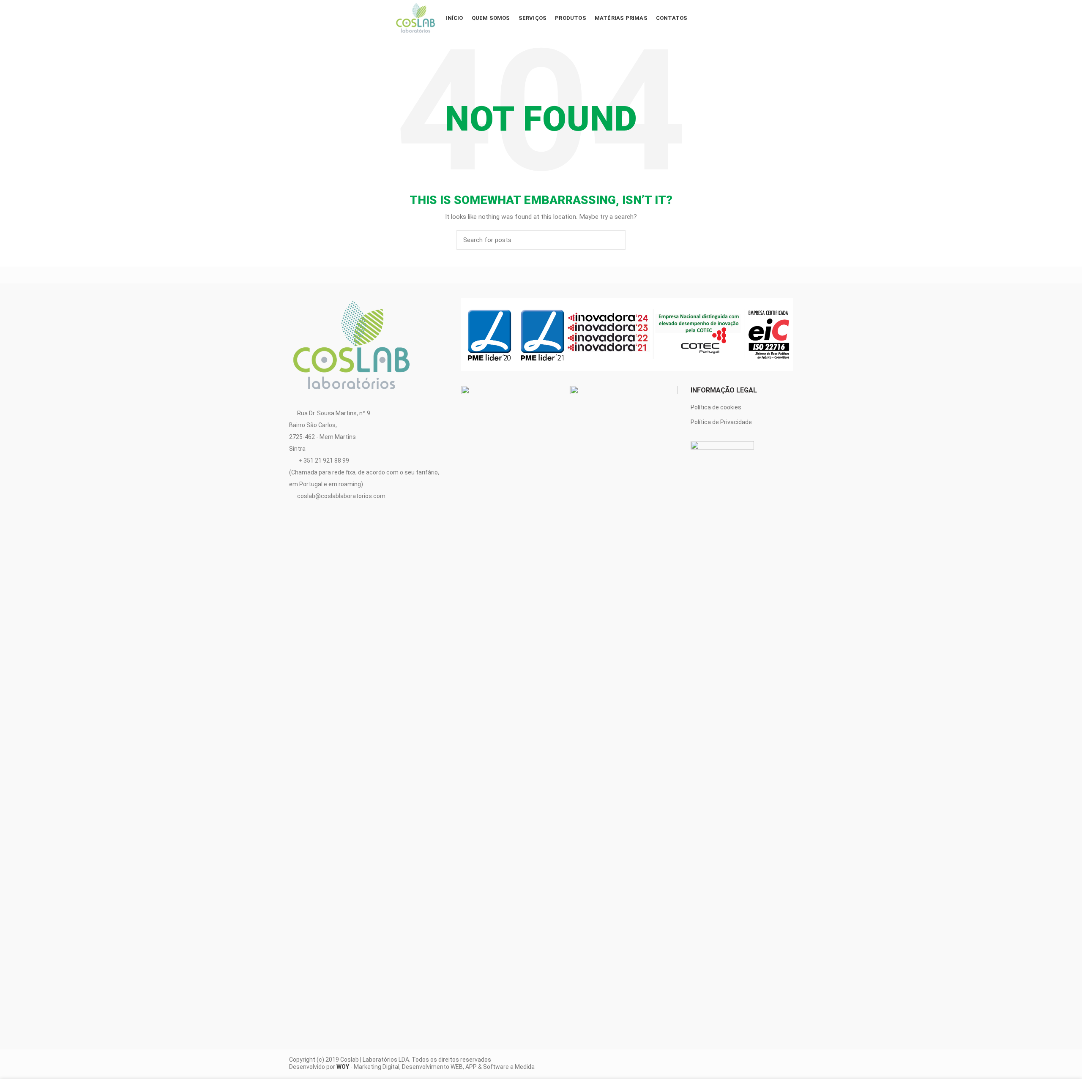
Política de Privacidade (721, 422)
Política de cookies (716, 407)
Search (614, 240)
